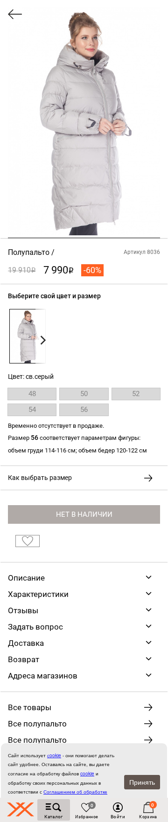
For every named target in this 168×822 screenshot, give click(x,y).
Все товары (29, 707)
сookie (54, 755)
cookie (87, 773)
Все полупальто (37, 723)
